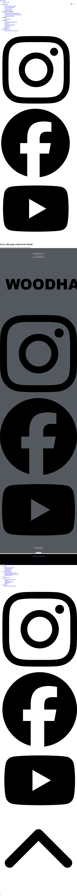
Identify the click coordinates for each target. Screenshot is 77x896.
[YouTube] (38, 543)
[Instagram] (38, 397)
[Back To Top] (38, 891)
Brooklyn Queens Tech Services (9, 564)
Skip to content (3, 0)
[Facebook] (38, 474)
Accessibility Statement (38, 561)
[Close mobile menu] (0, 894)
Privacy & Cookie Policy (38, 557)
